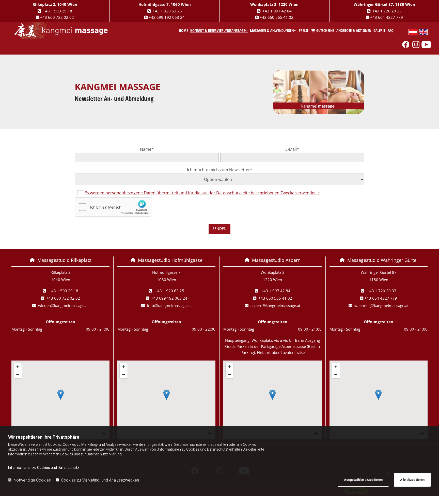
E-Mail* (292, 149)
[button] (60, 394)
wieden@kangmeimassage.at (63, 305)
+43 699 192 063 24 (167, 17)
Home (183, 30)
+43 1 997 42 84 (277, 10)
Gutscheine (325, 30)
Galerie (379, 30)
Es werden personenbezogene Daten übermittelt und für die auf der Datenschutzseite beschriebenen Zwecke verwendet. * (202, 193)
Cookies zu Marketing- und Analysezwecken (100, 480)
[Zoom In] (18, 367)
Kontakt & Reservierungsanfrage (217, 30)
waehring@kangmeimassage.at (381, 305)
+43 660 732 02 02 (57, 17)
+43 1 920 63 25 (167, 10)
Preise (303, 30)
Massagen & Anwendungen (272, 30)
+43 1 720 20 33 (387, 10)
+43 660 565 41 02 (276, 17)
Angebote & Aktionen (353, 30)
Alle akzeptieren (412, 480)
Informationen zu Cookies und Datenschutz (43, 468)
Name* (147, 149)
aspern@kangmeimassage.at (275, 305)
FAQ (391, 30)
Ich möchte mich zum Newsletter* (219, 169)
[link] (219, 30)
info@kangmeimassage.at (169, 305)
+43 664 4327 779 (386, 17)
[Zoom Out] (18, 374)
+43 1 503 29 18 (57, 10)
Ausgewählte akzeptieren (363, 480)
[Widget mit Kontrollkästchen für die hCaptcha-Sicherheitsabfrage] (113, 207)
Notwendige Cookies (32, 480)
